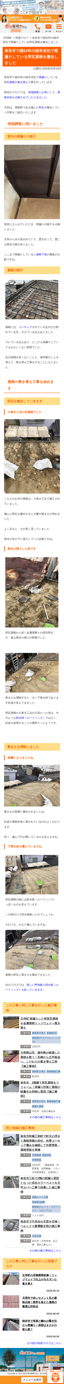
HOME (7, 37)
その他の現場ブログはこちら (44, 1343)
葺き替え (22, 82)
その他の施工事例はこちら (45, 1117)
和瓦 (41, 107)
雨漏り (43, 77)
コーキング (25, 327)
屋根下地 (41, 254)
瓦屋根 (11, 82)
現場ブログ (22, 37)
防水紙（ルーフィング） (30, 717)
